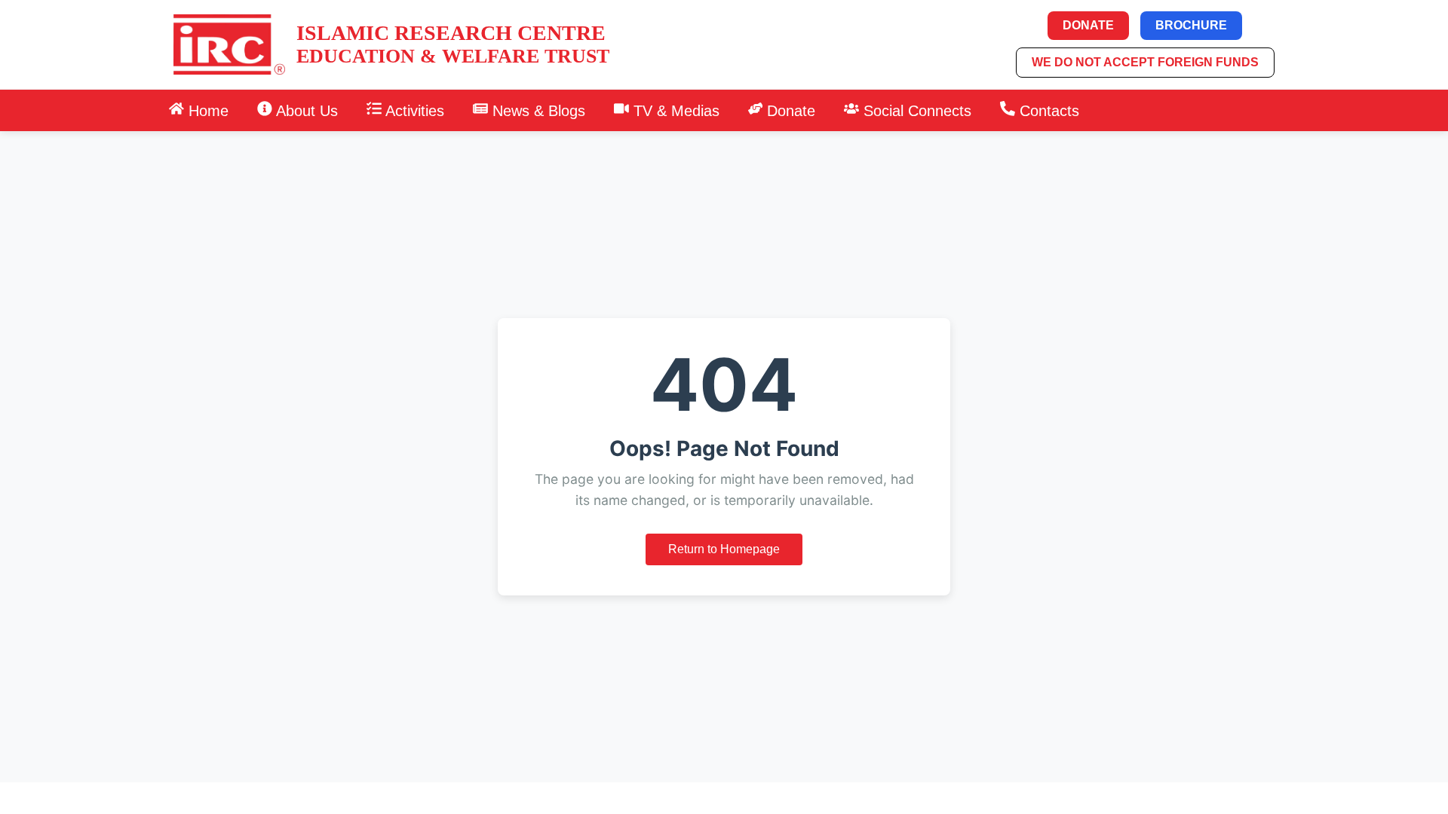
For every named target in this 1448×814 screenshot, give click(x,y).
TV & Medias (674, 111)
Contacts (1047, 111)
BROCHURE (1191, 25)
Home (206, 111)
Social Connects (915, 111)
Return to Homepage (724, 549)
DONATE (1088, 25)
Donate (788, 111)
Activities (413, 111)
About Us (305, 111)
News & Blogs (536, 111)
